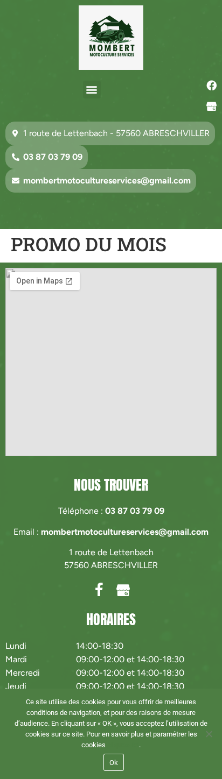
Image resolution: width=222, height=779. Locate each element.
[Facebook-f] (99, 589)
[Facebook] (212, 85)
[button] (92, 89)
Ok (114, 763)
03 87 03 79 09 (134, 511)
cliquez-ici (123, 745)
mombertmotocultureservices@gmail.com (125, 532)
